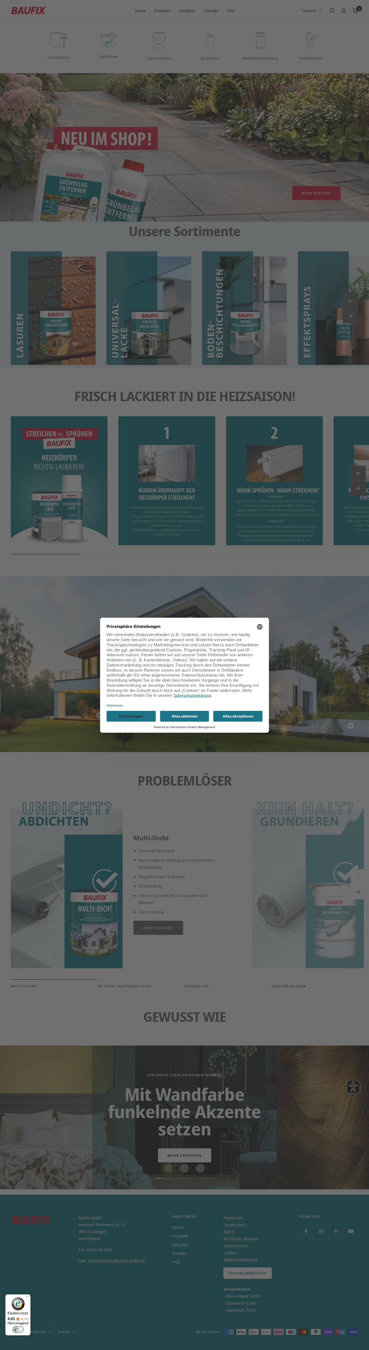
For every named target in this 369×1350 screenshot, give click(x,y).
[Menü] (27, 1297)
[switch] (18, 1329)
